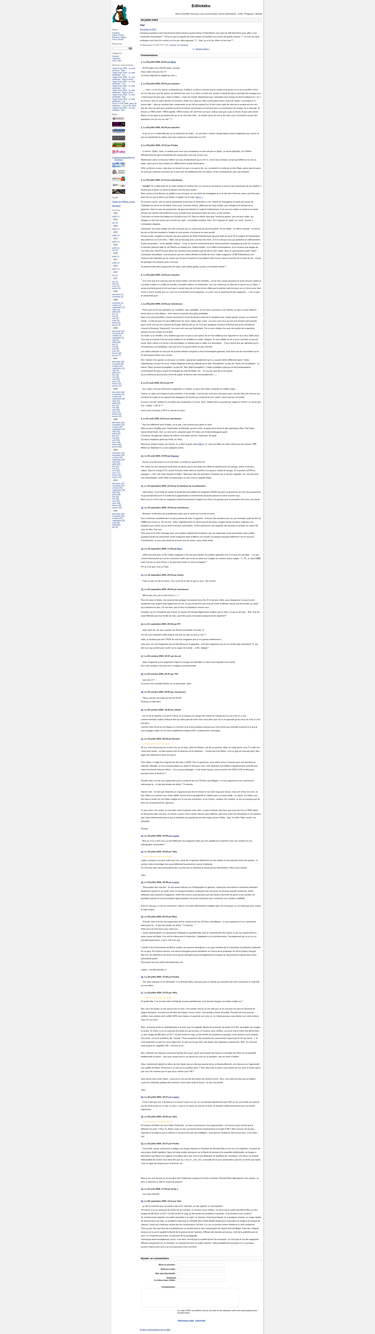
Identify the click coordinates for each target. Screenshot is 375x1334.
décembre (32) (118, 331)
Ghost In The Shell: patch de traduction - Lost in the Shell (124, 104)
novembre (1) (117, 297)
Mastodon (116, 206)
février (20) (116, 444)
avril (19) (116, 440)
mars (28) (116, 503)
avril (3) (115, 318)
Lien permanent (183, 45)
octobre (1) (116, 305)
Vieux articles (118, 39)
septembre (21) (118, 460)
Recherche (117, 44)
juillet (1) (115, 216)
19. (142, 692)
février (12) (116, 384)
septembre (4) (118, 338)
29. (142, 1116)
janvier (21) (117, 416)
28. (142, 1097)
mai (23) (115, 499)
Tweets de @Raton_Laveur (123, 202)
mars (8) (115, 351)
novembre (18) (118, 455)
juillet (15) (116, 433)
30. (142, 1143)
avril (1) (115, 284)
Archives (116, 210)
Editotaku (201, 6)
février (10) (116, 353)
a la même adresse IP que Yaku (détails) (156, 744)
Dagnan (175, 456)
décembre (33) (118, 362)
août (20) (116, 462)
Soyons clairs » (203, 49)
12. (142, 507)
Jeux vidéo (116, 61)
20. (142, 710)
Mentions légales (119, 37)
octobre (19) (117, 457)
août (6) (115, 340)
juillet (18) (116, 464)
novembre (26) (118, 516)
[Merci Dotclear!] (118, 186)
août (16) (116, 431)
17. (142, 656)
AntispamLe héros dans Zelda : (165, 1279)
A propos (116, 33)
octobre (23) (117, 518)
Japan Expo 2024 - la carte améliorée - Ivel (123, 74)
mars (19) (116, 442)
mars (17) (116, 412)
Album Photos (118, 35)
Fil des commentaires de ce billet (155, 1329)
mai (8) (115, 347)
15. (142, 589)
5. (142, 180)
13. (142, 549)
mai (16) (115, 438)
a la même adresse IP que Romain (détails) (157, 856)
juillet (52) (116, 525)
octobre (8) (116, 396)
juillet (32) (116, 312)
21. (142, 739)
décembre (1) (117, 294)
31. (142, 1189)
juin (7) (115, 314)
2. (142, 83)
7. (142, 304)
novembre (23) (118, 486)
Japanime (173, 45)
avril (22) (116, 501)
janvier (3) (116, 288)
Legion (175, 836)
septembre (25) (118, 490)
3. (142, 127)
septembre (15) (118, 399)
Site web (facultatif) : (165, 1273)
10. (142, 456)
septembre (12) (118, 307)
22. (142, 836)
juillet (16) (116, 403)
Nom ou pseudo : (167, 1264)
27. (142, 992)
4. (142, 145)
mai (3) (115, 316)
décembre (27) (118, 483)
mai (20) (115, 407)
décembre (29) (118, 514)
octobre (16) (117, 427)
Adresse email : (168, 1269)
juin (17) (115, 405)
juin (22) (115, 497)
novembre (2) (117, 303)
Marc (173, 62)
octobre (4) (116, 336)
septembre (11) (118, 368)
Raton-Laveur (147, 45)
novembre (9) (117, 364)
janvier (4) (116, 325)
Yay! (142, 25)
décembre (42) (118, 422)
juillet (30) (116, 494)
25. (142, 916)
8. (142, 383)
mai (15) (115, 377)
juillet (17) (116, 373)
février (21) (116, 475)
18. (142, 674)
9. (142, 418)
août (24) (116, 492)
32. (142, 1201)
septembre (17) (118, 429)
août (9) (115, 370)
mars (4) (115, 320)
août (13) (116, 309)
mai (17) (115, 468)
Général (115, 56)
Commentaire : (169, 1287)
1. (142, 62)
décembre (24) (118, 453)
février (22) (116, 505)
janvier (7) (116, 355)
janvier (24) (117, 508)
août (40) (116, 523)
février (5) (116, 323)
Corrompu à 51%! (148, 29)
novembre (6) (117, 333)
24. (142, 882)
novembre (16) (118, 425)
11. (142, 486)
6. (142, 275)
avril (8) (115, 349)
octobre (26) (117, 488)
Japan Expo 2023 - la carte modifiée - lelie (123, 109)
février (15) (116, 414)
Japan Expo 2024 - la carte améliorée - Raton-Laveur (123, 78)
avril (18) (116, 410)
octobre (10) (117, 366)
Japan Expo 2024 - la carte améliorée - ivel (123, 100)
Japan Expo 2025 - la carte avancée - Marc (123, 69)
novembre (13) (118, 394)
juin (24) (115, 375)
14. (142, 575)
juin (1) (115, 223)
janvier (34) (117, 447)
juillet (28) (116, 342)
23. (142, 851)
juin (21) (115, 466)
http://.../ (199, 197)
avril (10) (116, 379)
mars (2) (115, 286)
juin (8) (115, 527)
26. (142, 977)
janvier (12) (117, 386)
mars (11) (116, 381)
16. (142, 624)
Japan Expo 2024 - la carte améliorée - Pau (123, 96)
